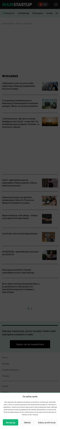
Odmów (27, 422)
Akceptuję (10, 422)
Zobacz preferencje (47, 422)
